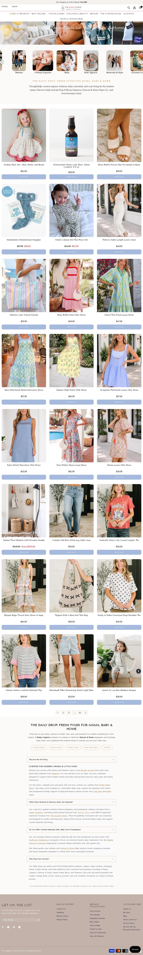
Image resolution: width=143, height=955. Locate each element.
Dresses (131, 72)
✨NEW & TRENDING (19, 14)
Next (141, 62)
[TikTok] (19, 927)
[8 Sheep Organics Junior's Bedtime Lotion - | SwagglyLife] (12, 60)
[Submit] (38, 920)
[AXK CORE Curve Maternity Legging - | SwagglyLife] (83, 60)
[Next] (85, 712)
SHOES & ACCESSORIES (71, 19)
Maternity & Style (83, 72)
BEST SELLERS (39, 14)
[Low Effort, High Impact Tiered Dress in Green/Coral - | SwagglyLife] (131, 60)
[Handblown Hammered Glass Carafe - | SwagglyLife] (107, 60)
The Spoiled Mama (59, 816)
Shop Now (23, 177)
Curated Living (107, 72)
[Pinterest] (14, 927)
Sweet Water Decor (91, 747)
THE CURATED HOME (110, 14)
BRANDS (94, 14)
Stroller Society (73, 747)
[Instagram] (8, 927)
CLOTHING (128, 14)
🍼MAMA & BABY (56, 14)
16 (80, 712)
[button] (138, 671)
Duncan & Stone (56, 747)
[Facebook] (3, 927)
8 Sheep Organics (12, 72)
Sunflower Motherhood (39, 840)
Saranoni (55, 773)
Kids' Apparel (59, 72)
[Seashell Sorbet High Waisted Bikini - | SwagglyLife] (59, 60)
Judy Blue (107, 747)
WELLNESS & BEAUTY (77, 14)
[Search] (129, 7)
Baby (36, 72)
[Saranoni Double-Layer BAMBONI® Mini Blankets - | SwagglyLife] (36, 60)
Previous (2, 62)
